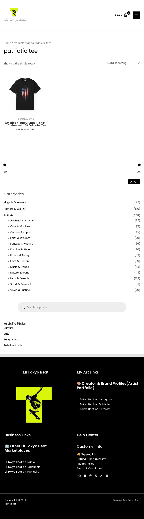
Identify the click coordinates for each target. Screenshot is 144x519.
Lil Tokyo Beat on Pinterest (93, 409)
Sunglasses (11, 339)
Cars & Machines (21, 226)
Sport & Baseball (21, 284)
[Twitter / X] (101, 475)
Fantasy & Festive (21, 243)
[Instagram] (79, 475)
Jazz (6, 334)
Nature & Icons (19, 272)
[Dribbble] (90, 475)
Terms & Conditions (89, 468)
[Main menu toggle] (136, 15)
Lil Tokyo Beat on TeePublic (22, 472)
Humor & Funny (19, 255)
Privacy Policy (85, 464)
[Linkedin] (107, 475)
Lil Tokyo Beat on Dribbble (93, 404)
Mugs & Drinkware (15, 202)
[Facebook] (85, 475)
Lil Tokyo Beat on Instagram (94, 399)
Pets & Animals (19, 278)
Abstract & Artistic (22, 220)
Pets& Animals (13, 345)
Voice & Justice (20, 290)
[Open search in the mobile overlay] (72, 307)
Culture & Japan (20, 232)
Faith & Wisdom (20, 238)
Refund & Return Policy (91, 459)
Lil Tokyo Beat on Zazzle (20, 462)
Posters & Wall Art (15, 209)
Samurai (9, 328)
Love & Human (19, 261)
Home (7, 43)
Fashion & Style (20, 249)
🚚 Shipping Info (87, 454)
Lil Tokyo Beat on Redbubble (22, 467)
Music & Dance (19, 267)
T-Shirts (9, 215)
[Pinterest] (96, 475)
